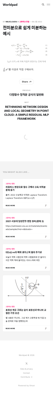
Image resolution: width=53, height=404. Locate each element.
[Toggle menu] (48, 4)
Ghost (32, 385)
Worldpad (10, 4)
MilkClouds (11, 22)
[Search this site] (43, 4)
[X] (26, 363)
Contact (26, 373)
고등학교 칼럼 (24, 22)
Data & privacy (26, 369)
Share (25, 81)
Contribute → (26, 377)
